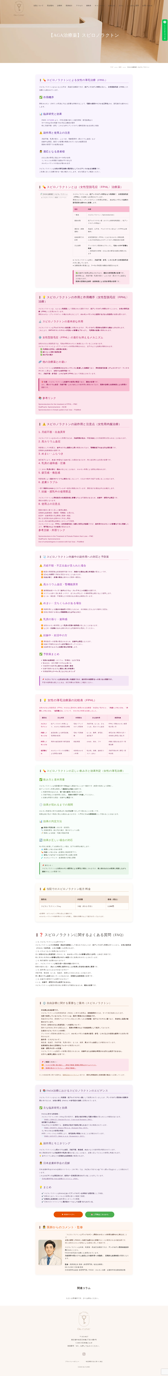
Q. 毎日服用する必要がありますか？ (51, 960)
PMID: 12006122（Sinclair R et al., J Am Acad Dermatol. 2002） (68, 1119)
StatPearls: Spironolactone (49, 539)
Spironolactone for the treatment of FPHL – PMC (57, 404)
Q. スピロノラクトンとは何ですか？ (51, 942)
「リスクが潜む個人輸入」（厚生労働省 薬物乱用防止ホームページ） (70, 1065)
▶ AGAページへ (68, 1214)
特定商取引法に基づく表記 (94, 1361)
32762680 (50, 120)
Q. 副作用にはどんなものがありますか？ (53, 970)
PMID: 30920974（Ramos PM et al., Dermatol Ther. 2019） (66, 1128)
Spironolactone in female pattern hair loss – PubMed (59, 410)
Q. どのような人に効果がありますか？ (52, 951)
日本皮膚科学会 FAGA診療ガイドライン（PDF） (60, 1179)
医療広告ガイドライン (71, 1075)
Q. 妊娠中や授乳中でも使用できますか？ (53, 979)
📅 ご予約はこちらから (100, 1214)
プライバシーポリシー (72, 1361)
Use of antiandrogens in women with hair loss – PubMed (61, 542)
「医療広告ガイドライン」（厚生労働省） (60, 1068)
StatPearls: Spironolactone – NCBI (52, 407)
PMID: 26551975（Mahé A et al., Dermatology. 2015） (64, 1136)
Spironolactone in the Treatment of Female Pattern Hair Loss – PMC (65, 536)
